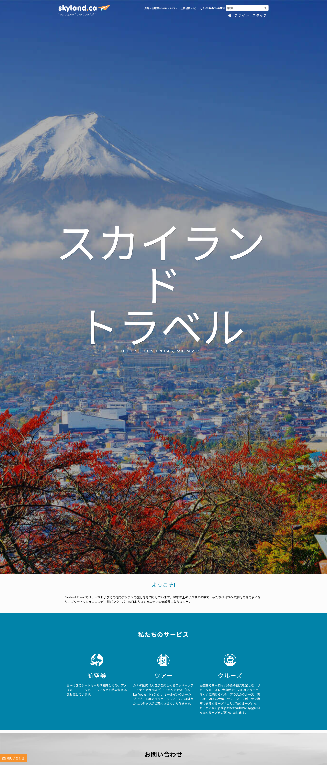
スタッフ (259, 15)
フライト (241, 15)
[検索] (265, 7)
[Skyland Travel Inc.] (81, 5)
